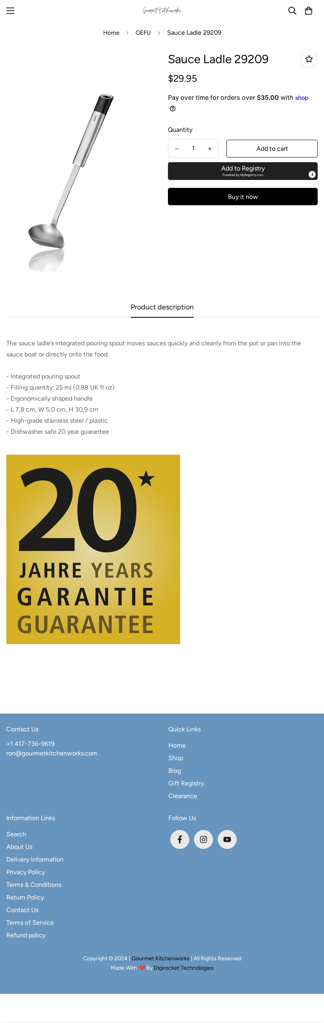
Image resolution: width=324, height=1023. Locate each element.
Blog (174, 770)
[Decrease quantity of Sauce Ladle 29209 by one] (176, 149)
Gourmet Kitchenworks (161, 958)
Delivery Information (35, 859)
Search (16, 834)
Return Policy (25, 897)
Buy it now (243, 196)
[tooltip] (312, 174)
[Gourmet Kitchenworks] (162, 11)
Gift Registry (186, 783)
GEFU (143, 32)
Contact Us (22, 910)
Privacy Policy (25, 872)
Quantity (180, 129)
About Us (19, 847)
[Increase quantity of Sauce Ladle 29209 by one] (209, 149)
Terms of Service (30, 922)
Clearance (182, 796)
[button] (309, 11)
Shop (175, 758)
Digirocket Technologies (184, 968)
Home (111, 32)
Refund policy (25, 935)
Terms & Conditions (33, 884)
